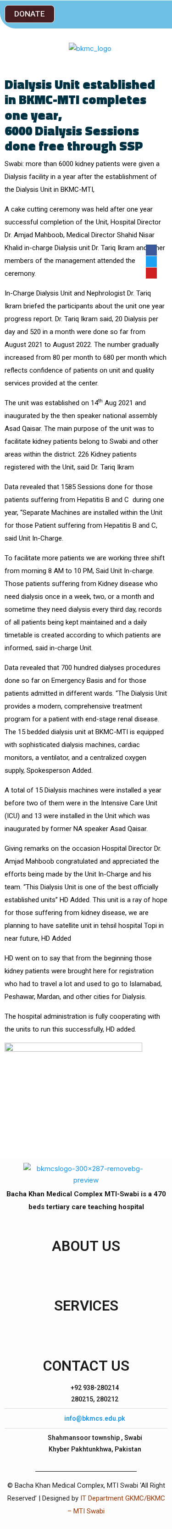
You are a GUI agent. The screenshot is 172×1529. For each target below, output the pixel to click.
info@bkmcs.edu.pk (94, 1418)
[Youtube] (151, 273)
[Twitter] (151, 261)
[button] (30, 14)
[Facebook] (151, 250)
